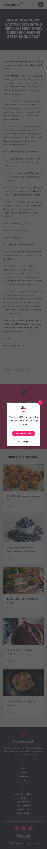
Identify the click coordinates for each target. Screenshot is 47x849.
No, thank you (23, 441)
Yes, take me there (23, 433)
